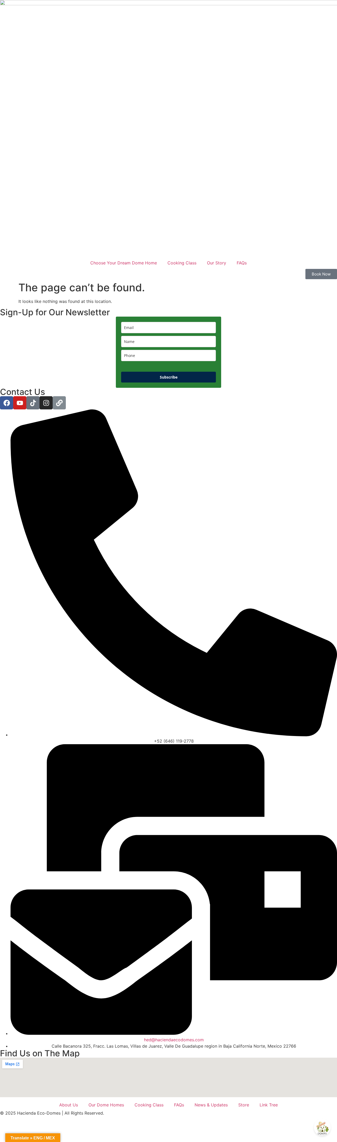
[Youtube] (19, 402)
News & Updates (211, 1104)
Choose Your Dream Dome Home (123, 262)
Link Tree (269, 1104)
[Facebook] (6, 402)
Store (243, 1104)
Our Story (216, 262)
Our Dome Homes (106, 1104)
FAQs (242, 262)
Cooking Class (181, 262)
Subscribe (168, 377)
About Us (68, 1104)
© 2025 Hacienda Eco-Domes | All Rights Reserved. (52, 1113)
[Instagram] (46, 402)
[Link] (59, 402)
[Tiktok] (32, 402)
